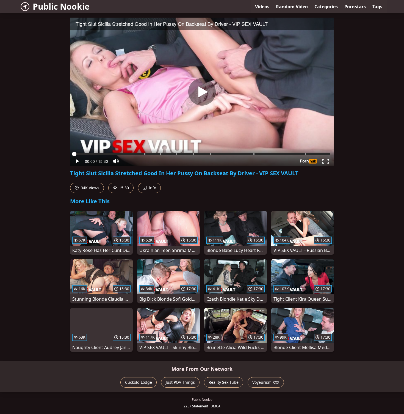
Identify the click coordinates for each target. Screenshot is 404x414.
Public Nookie (61, 6)
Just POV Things (180, 382)
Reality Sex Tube (224, 382)
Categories (326, 7)
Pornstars (355, 7)
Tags (377, 7)
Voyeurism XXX (265, 382)
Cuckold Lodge (138, 382)
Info (152, 187)
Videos (262, 7)
